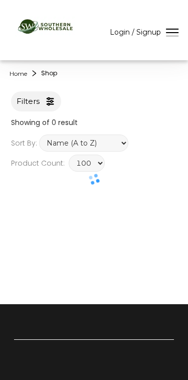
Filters (28, 101)
